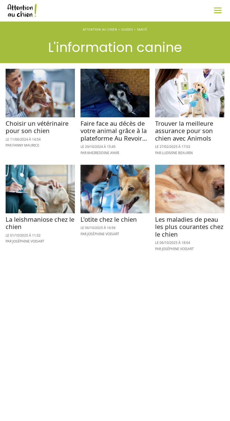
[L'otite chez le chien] (115, 211)
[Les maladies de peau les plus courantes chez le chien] (189, 211)
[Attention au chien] (115, 11)
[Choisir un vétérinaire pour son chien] (40, 115)
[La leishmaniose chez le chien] (40, 211)
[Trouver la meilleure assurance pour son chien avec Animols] (189, 115)
